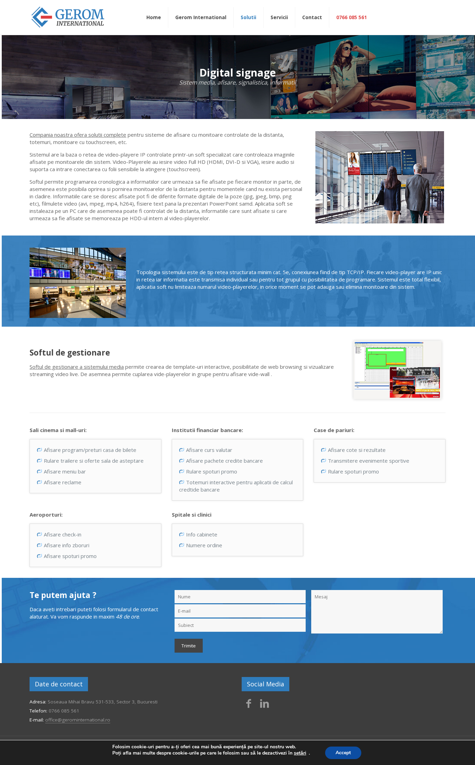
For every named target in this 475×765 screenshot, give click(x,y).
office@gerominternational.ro (77, 720)
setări (300, 753)
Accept (343, 752)
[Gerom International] (68, 16)
